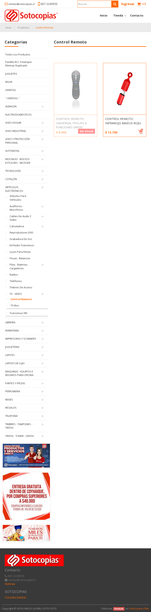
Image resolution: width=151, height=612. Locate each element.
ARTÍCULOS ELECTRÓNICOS (14, 189)
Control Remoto (44, 27)
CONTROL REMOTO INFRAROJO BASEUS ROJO (123, 121)
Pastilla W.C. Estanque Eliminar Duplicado (18, 63)
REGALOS (11, 407)
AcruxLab (118, 608)
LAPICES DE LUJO (15, 363)
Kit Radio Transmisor (22, 245)
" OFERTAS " (12, 98)
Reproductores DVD (21, 232)
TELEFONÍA (11, 416)
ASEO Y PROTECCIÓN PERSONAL (17, 140)
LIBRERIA (10, 322)
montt (8, 82)
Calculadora (17, 226)
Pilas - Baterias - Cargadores (19, 266)
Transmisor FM (18, 313)
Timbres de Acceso (21, 287)
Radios (14, 274)
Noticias (10, 584)
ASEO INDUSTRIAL (15, 131)
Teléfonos (16, 281)
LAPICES (10, 355)
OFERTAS (10, 90)
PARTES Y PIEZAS (15, 383)
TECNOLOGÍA (13, 171)
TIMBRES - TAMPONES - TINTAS (18, 426)
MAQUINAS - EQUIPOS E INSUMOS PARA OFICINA (19, 373)
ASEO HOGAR (13, 122)
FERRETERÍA (12, 330)
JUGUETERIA (12, 347)
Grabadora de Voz (21, 239)
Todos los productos (17, 54)
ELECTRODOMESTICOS (18, 114)
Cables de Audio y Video (20, 218)
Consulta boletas (15, 597)
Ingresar (127, 4)
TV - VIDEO (16, 294)
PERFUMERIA (12, 391)
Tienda (118, 15)
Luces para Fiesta (20, 252)
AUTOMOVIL (12, 151)
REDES (9, 399)
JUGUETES (11, 73)
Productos (23, 27)
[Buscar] (97, 4)
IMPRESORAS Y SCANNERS (20, 338)
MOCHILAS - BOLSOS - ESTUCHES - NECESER (18, 160)
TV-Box (15, 305)
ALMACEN (11, 106)
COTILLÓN (11, 179)
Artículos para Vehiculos (18, 197)
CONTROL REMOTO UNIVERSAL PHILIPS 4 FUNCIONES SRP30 (71, 123)
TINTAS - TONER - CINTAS (19, 436)
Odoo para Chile (139, 608)
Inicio (8, 27)
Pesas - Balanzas (20, 258)
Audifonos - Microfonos (16, 208)
